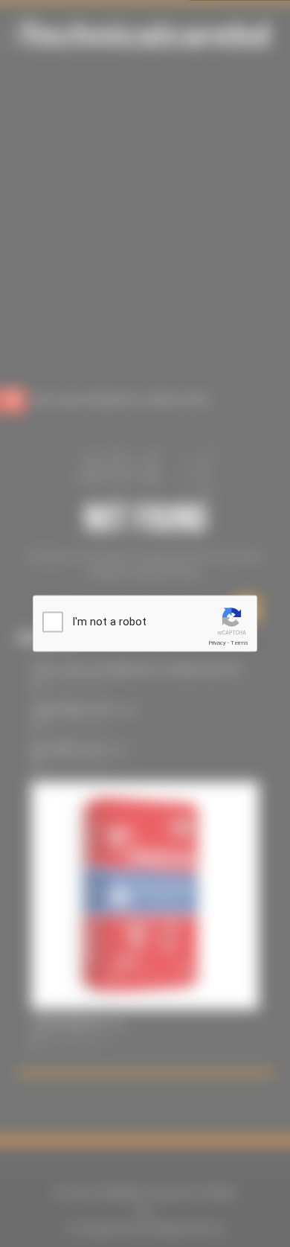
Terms (239, 643)
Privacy (217, 643)
